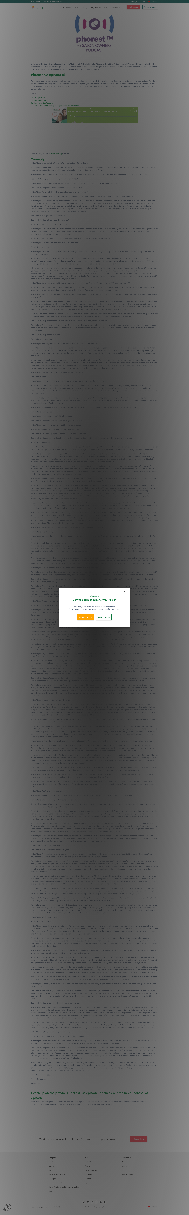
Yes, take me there (85, 617)
